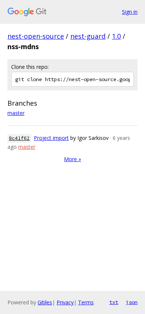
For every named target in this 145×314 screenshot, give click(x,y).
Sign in (130, 11)
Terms (86, 302)
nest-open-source (35, 36)
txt (113, 302)
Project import (51, 137)
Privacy (65, 302)
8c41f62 (19, 138)
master (16, 112)
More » (72, 159)
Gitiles (45, 302)
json (132, 302)
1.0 (116, 36)
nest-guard (88, 36)
